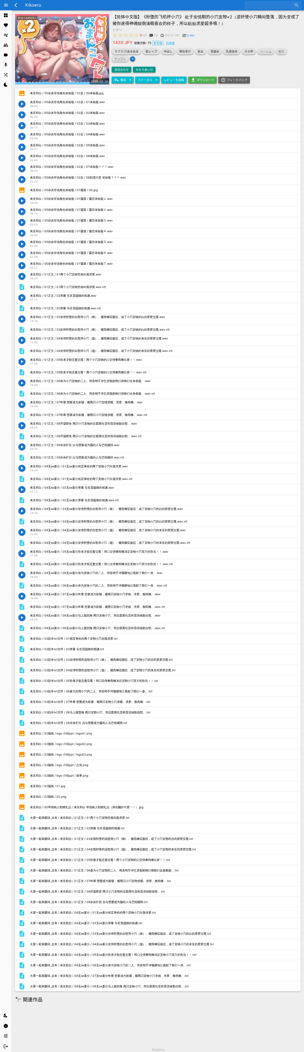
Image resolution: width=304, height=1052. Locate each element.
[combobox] (270, 5)
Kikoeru (33, 5)
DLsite (190, 35)
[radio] (115, 35)
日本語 (170, 43)
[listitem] (6, 15)
